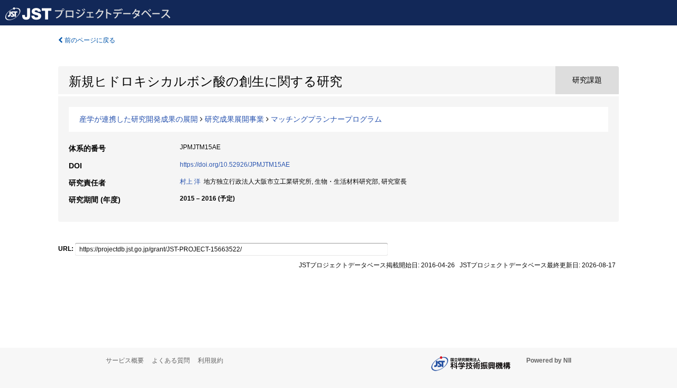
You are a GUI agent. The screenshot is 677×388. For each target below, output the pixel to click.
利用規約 (210, 360)
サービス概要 (125, 360)
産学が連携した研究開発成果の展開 (138, 119)
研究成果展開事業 (234, 119)
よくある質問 (171, 360)
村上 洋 (190, 181)
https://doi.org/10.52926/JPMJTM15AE (235, 164)
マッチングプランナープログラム (326, 119)
